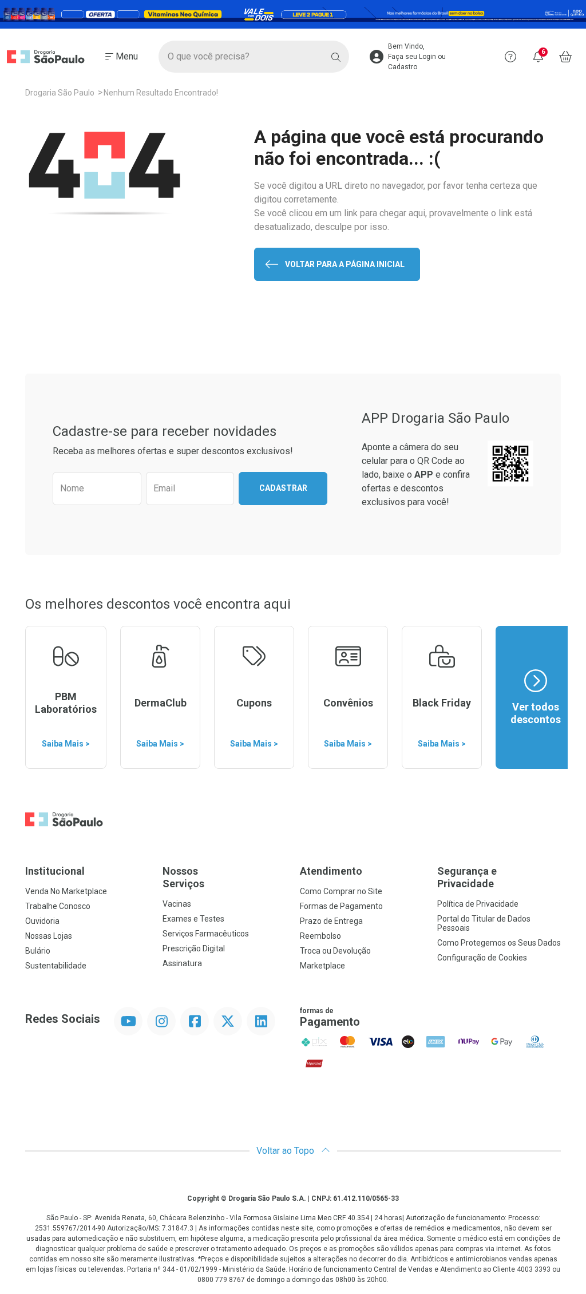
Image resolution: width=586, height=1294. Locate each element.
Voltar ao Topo (286, 1150)
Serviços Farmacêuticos (206, 933)
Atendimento (331, 871)
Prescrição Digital (194, 948)
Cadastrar (283, 488)
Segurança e (467, 877)
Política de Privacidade (477, 903)
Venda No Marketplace (66, 891)
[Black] (293, 14)
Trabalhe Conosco (57, 906)
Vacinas (177, 903)
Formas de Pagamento (341, 906)
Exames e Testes (193, 918)
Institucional (55, 871)
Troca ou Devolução (335, 950)
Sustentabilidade (55, 965)
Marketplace (322, 965)
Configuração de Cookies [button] (482, 957)
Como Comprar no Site (341, 891)
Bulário (37, 950)
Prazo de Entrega (331, 921)
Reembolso (320, 935)
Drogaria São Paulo (59, 92)
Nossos (183, 877)
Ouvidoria (42, 921)
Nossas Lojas (48, 935)
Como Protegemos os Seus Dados (499, 942)
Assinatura (182, 963)
